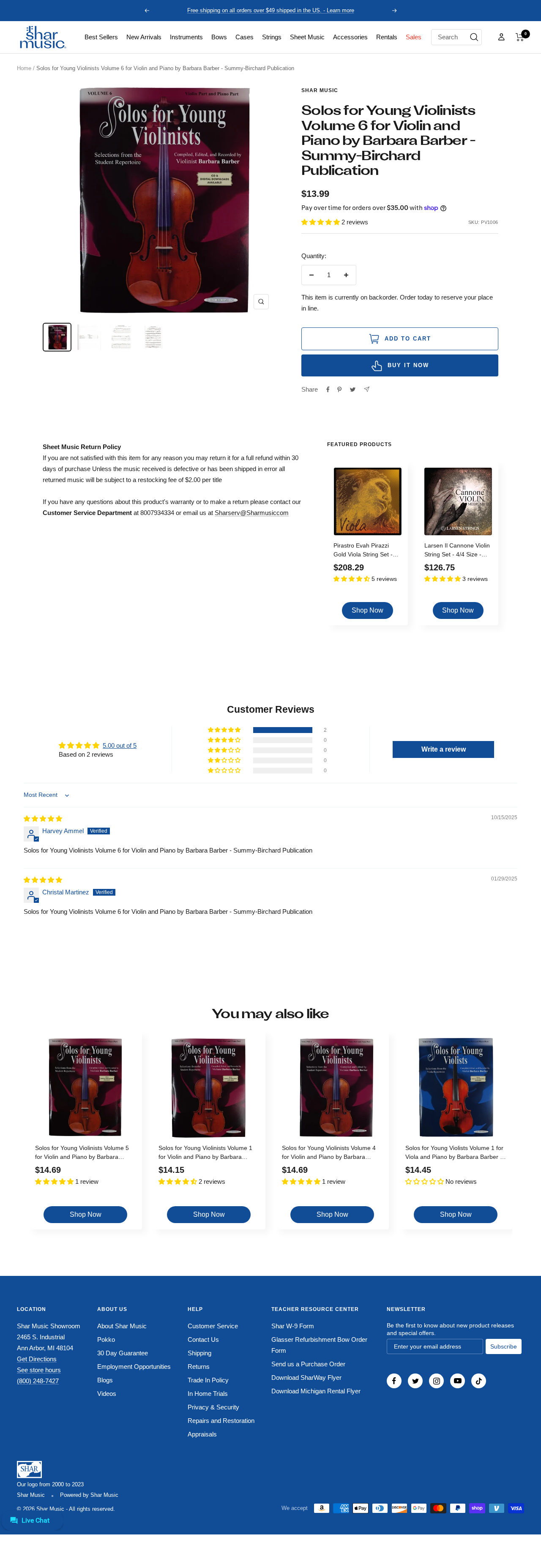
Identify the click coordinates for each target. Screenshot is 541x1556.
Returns (199, 1366)
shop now (367, 610)
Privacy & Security (213, 1407)
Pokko (106, 1339)
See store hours (39, 1369)
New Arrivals (143, 37)
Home (24, 68)
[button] (520, 37)
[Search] (474, 37)
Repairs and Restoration (221, 1420)
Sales (413, 37)
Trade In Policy (208, 1380)
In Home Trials (208, 1393)
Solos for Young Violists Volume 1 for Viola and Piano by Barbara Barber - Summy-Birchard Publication (454, 1154)
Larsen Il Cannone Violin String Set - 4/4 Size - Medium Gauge (457, 551)
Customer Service (213, 1326)
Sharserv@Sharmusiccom (252, 512)
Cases (244, 37)
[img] (43, 818)
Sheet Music (307, 37)
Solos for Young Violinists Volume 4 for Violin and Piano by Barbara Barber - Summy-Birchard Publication (331, 1154)
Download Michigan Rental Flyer (316, 1391)
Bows (219, 37)
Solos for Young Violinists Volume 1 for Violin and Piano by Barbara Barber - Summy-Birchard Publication (208, 1154)
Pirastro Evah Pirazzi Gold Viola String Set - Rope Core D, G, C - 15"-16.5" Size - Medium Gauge (366, 551)
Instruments (186, 37)
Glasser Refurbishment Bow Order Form (319, 1345)
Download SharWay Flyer (306, 1377)
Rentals (386, 37)
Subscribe (503, 1346)
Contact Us (203, 1339)
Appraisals (202, 1434)
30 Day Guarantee (122, 1353)
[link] (101, 37)
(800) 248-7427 (38, 1380)
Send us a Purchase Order (308, 1364)
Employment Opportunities (134, 1366)
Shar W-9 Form (292, 1326)
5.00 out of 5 (120, 745)
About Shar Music (122, 1326)
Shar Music (319, 90)
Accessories (350, 37)
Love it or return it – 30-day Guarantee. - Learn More (270, 10)
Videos (106, 1393)
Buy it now (408, 365)
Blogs (105, 1380)
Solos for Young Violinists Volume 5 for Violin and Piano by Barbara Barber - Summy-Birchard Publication (84, 1154)
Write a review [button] (443, 749)
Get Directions (37, 1359)
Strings (271, 37)
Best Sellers (101, 37)
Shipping (199, 1353)
